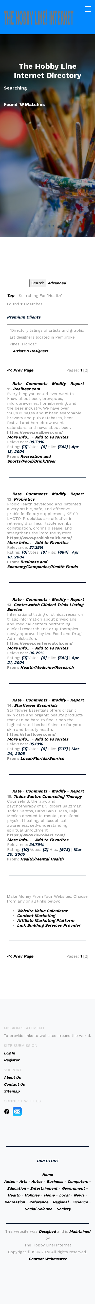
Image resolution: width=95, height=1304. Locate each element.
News (79, 1195)
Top (10, 295)
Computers (77, 1181)
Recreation (14, 1202)
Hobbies (32, 1195)
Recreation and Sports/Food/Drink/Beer (31, 459)
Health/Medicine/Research (47, 667)
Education (16, 1188)
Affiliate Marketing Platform (45, 920)
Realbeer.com (26, 388)
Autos (9, 1181)
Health (14, 1195)
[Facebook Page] (7, 1111)
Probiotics (24, 499)
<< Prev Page (20, 370)
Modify (59, 383)
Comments (36, 383)
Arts (23, 1181)
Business (55, 1181)
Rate (16, 383)
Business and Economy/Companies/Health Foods (42, 564)
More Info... (19, 437)
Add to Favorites (51, 437)
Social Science (38, 1209)
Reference (38, 1202)
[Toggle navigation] (88, 9)
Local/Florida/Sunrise (42, 758)
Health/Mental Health (42, 859)
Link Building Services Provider (48, 925)
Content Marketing (36, 915)
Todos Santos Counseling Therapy (47, 796)
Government (73, 1188)
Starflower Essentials (36, 705)
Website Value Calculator (42, 910)
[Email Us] (17, 1111)
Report (77, 383)
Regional (61, 1202)
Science (80, 1202)
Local (64, 1195)
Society (63, 1209)
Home (47, 1174)
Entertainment (44, 1188)
